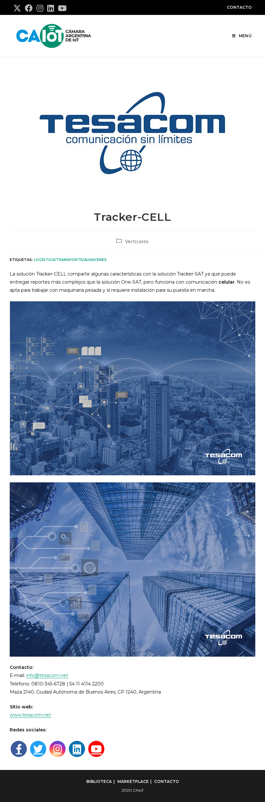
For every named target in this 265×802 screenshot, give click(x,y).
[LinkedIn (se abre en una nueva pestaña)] (50, 8)
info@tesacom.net (47, 675)
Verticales (137, 241)
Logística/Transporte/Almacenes (70, 259)
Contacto (239, 7)
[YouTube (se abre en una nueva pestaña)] (62, 8)
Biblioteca (99, 781)
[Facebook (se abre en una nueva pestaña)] (29, 8)
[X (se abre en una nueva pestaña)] (18, 8)
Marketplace (133, 781)
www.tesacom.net (30, 715)
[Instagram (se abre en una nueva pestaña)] (40, 8)
